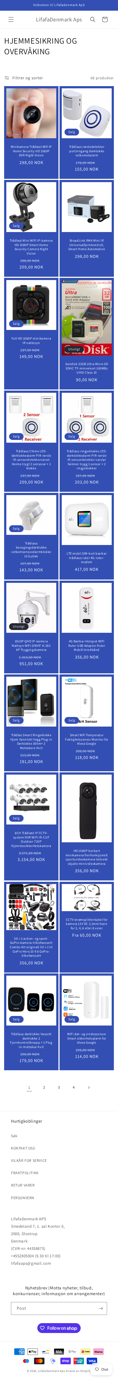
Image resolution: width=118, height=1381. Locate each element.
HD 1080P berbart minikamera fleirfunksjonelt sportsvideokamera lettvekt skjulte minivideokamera (87, 857)
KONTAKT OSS (23, 1148)
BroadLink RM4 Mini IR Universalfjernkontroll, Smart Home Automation (86, 244)
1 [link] (29, 1087)
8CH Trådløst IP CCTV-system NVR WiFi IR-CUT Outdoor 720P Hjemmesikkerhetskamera (31, 839)
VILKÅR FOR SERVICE (29, 1160)
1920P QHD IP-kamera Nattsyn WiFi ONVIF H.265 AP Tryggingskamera (31, 645)
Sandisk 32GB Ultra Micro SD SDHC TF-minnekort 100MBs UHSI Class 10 (86, 368)
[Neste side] (89, 1087)
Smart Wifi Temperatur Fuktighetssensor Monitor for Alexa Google (86, 739)
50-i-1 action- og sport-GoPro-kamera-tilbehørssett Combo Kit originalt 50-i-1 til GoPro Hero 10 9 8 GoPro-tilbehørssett (31, 947)
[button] (11, 19)
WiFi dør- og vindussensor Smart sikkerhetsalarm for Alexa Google (86, 1038)
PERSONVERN (22, 1197)
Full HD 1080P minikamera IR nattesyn (31, 340)
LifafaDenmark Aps (51, 1371)
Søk (14, 1135)
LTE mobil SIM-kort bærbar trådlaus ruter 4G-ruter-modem (87, 557)
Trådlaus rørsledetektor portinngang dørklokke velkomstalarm (87, 151)
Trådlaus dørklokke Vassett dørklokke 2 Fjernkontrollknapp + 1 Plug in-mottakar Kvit (31, 1040)
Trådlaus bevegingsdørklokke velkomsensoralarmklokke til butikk (31, 549)
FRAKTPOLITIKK (25, 1172)
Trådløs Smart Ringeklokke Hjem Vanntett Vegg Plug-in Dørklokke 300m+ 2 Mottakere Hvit (31, 741)
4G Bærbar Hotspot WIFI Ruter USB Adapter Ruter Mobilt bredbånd (86, 645)
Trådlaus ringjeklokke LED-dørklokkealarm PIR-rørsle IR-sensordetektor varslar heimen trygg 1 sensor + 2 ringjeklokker (87, 459)
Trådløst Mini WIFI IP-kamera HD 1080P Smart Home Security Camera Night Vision (31, 246)
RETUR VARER (23, 1185)
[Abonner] (101, 1308)
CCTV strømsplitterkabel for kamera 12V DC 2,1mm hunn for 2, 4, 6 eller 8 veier (87, 923)
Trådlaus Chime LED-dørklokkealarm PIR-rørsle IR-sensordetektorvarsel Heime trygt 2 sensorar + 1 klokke (31, 459)
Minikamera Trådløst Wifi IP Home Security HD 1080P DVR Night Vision (31, 151)
